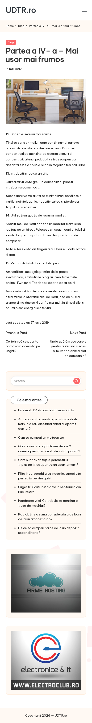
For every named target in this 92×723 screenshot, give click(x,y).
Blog (11, 42)
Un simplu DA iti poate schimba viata (46, 410)
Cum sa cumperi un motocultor (41, 437)
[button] (76, 381)
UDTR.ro (21, 10)
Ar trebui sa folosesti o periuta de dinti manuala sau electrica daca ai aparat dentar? (47, 424)
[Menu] (84, 10)
